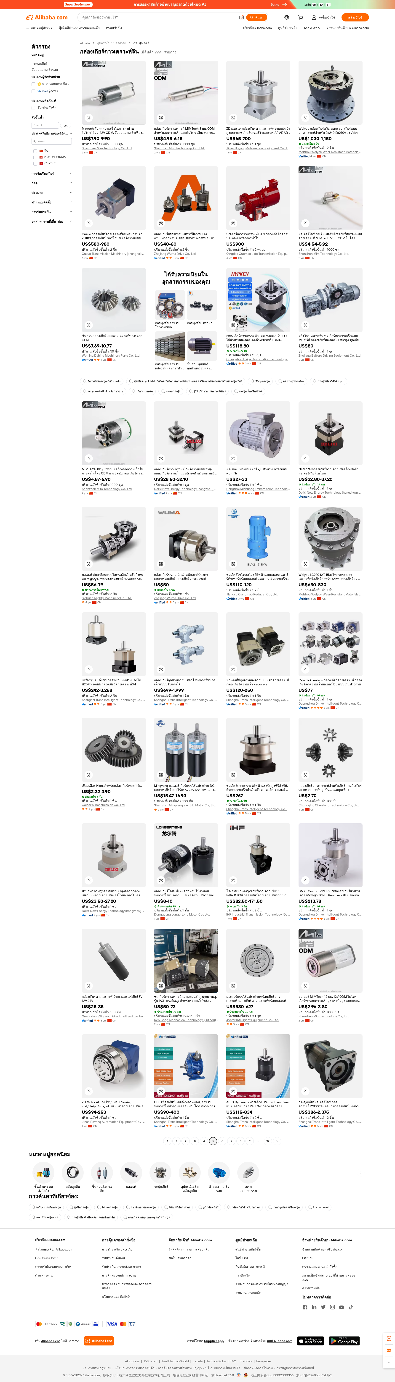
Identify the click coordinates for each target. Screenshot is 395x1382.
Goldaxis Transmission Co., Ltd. (103, 805)
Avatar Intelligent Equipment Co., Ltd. (252, 1020)
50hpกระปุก (262, 381)
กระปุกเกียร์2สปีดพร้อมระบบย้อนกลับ (93, 1217)
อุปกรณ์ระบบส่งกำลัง (111, 43)
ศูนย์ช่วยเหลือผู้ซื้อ (248, 1249)
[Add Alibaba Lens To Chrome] (99, 1340)
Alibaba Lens (50, 1341)
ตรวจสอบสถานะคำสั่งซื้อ (319, 1267)
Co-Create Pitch (47, 1258)
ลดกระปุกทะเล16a (293, 381)
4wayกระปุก (173, 391)
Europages (264, 1361)
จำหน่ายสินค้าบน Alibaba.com (323, 1249)
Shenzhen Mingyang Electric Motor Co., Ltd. (185, 805)
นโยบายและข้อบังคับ (116, 1297)
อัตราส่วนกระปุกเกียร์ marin (104, 381)
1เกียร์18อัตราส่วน (179, 1207)
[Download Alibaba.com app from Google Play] (344, 1340)
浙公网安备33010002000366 (272, 1375)
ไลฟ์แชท (241, 1258)
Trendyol (246, 1361)
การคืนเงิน (242, 1275)
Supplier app (214, 1341)
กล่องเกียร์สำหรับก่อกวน (246, 1207)
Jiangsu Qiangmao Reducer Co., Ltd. (252, 594)
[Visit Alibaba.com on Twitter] (323, 1307)
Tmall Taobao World (175, 1361)
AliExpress (132, 1361)
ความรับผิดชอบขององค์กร (53, 1267)
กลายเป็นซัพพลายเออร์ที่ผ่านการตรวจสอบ (328, 1277)
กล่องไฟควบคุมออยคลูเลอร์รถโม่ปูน (149, 1217)
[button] (241, 17)
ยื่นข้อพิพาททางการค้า (251, 1267)
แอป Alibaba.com (279, 1341)
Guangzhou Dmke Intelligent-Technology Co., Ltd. (331, 703)
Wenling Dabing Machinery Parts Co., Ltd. (111, 355)
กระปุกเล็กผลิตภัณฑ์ (250, 391)
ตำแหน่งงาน (44, 1275)
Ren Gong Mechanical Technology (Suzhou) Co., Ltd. (186, 1020)
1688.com (150, 1361)
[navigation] (52, 592)
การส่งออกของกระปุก (143, 1207)
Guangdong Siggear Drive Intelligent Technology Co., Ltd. (114, 1016)
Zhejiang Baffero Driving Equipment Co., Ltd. (330, 355)
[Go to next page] (277, 1141)
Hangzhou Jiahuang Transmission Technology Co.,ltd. (258, 489)
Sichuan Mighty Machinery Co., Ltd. (107, 598)
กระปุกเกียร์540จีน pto (331, 381)
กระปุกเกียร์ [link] (141, 43)
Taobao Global (216, 1361)
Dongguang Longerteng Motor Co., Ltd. (182, 914)
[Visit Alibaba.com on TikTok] (350, 1307)
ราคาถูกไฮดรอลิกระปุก (286, 1207)
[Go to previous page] (167, 1141)
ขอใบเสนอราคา (180, 1258)
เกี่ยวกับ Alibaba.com (50, 1240)
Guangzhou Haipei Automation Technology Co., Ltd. (258, 359)
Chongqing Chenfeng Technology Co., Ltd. (329, 805)
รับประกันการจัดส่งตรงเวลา (121, 1267)
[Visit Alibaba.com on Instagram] (332, 1307)
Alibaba (85, 43)
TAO (233, 1361)
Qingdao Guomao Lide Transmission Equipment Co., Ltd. (258, 253)
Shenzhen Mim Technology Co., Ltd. (107, 148)
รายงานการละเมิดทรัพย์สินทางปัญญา (261, 1284)
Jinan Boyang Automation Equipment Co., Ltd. (258, 148)
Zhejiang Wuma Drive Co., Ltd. (175, 253)
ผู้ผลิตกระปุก (81, 1207)
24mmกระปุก (109, 1207)
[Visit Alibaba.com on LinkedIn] (314, 1307)
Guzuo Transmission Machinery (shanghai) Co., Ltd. (114, 253)
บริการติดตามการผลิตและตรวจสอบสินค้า (127, 1286)
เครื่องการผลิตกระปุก (48, 1207)
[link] (389, 1339)
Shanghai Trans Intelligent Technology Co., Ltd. (114, 700)
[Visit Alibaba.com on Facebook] (305, 1307)
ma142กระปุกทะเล (47, 1217)
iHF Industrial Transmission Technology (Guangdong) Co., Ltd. (258, 914)
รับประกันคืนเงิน (113, 1258)
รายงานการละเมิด (248, 1293)
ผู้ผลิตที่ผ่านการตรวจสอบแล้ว (189, 1249)
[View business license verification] (239, 1375)
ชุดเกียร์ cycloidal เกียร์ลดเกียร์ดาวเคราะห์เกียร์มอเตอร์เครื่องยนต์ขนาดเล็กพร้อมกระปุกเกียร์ (188, 381)
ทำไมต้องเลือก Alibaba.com (54, 1249)
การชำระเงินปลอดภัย (117, 1249)
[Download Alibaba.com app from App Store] (310, 1340)
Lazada (198, 1361)
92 (268, 1141)
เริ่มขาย (307, 1258)
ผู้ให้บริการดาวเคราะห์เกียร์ (210, 391)
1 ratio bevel (320, 1207)
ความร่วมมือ (311, 1288)
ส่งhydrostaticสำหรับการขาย (105, 391)
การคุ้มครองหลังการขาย (119, 1275)
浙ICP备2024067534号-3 (314, 1375)
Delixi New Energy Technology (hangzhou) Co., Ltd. (186, 489)
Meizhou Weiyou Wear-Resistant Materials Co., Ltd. (331, 152)
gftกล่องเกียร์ (210, 1207)
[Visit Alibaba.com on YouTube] (341, 1307)
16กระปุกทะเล (144, 391)
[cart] (301, 18)
